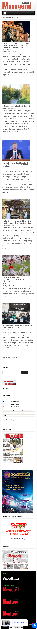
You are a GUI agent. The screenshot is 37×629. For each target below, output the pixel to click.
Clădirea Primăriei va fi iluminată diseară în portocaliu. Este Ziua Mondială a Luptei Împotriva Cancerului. (15, 46)
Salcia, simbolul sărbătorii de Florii (16, 106)
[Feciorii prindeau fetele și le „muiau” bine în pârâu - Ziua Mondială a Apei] (16, 209)
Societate (4, 51)
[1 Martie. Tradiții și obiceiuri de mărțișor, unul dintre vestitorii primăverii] (16, 265)
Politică (4, 329)
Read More (5, 77)
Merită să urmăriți (8, 420)
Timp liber (4, 283)
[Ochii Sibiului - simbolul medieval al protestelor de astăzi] (16, 313)
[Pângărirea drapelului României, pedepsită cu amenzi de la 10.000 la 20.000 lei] (16, 151)
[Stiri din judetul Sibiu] (16, 5)
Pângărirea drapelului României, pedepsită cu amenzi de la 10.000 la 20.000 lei (16, 165)
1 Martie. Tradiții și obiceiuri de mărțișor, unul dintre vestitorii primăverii (14, 279)
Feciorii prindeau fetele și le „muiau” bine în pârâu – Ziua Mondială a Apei (16, 222)
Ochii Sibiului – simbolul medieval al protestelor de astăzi (17, 327)
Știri (3, 169)
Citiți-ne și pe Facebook (9, 357)
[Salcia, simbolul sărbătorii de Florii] (16, 94)
